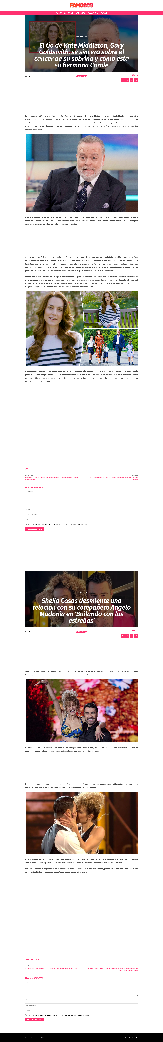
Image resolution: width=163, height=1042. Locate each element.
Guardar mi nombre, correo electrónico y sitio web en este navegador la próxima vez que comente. (58, 524)
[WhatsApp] (136, 80)
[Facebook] (123, 80)
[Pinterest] (131, 80)
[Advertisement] (81, 100)
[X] (127, 80)
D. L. (29, 76)
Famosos (81, 76)
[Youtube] (136, 1037)
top (27, 469)
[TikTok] (129, 1037)
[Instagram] (125, 1037)
